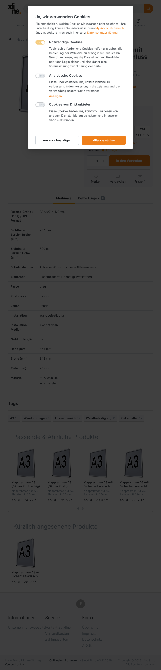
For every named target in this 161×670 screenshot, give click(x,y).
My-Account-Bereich (109, 28)
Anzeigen (55, 96)
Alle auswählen (104, 140)
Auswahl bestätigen (57, 140)
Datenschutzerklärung (102, 32)
